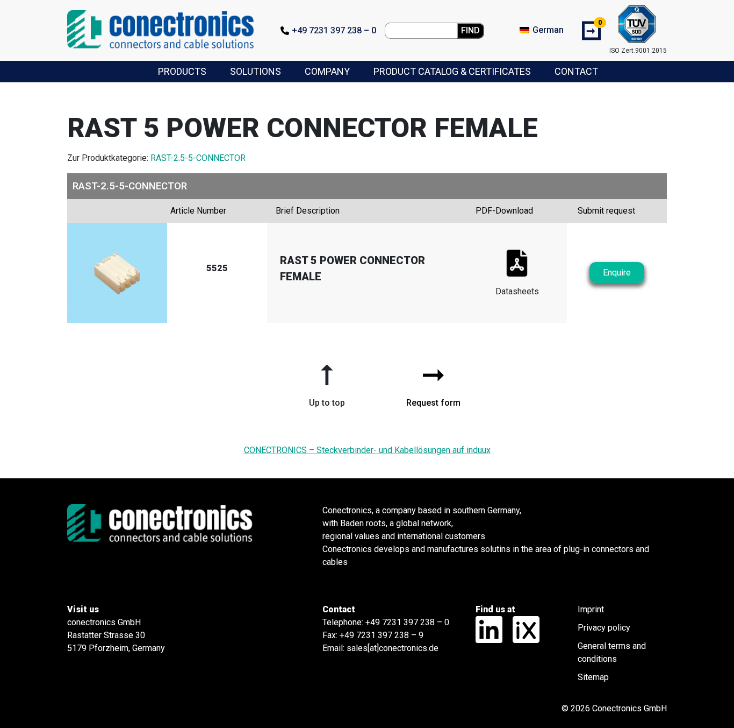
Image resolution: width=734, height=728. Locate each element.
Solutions (255, 71)
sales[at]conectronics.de (392, 648)
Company (327, 71)
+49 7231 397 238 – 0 (334, 30)
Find (470, 30)
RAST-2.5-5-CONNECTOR (198, 158)
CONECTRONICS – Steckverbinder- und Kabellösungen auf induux (367, 450)
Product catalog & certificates (452, 71)
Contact (576, 71)
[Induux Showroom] (522, 629)
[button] (326, 381)
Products (182, 71)
